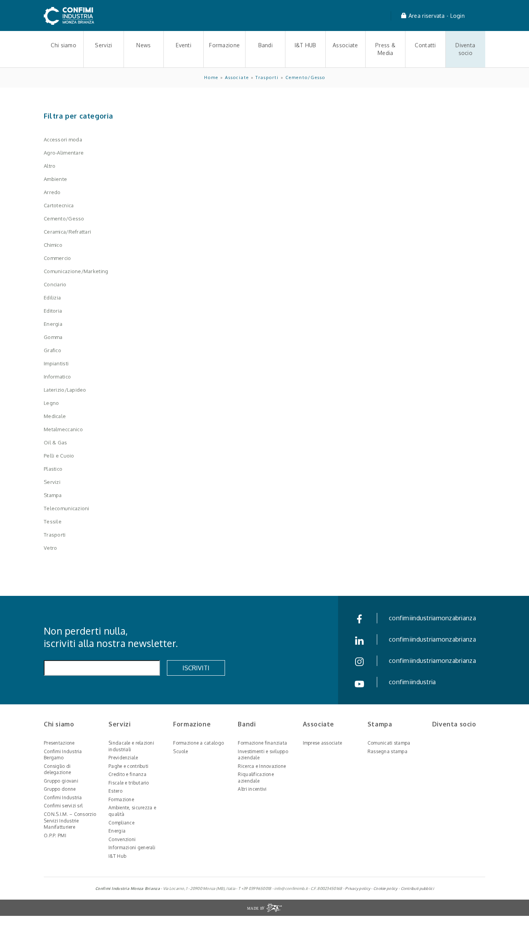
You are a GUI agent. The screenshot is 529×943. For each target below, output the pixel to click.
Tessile (53, 521)
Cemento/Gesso (305, 77)
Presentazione (59, 743)
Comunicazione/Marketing (76, 271)
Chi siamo (63, 45)
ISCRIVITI (196, 668)
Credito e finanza (127, 774)
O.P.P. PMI (55, 835)
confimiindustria (412, 682)
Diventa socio (465, 49)
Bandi (265, 45)
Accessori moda (63, 139)
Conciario (55, 284)
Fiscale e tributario (128, 783)
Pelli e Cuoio (59, 456)
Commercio (57, 258)
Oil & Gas (55, 442)
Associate (345, 45)
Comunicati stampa (389, 743)
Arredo (52, 192)
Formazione (224, 45)
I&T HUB (305, 45)
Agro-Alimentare (64, 153)
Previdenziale (123, 758)
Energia (53, 324)
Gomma (53, 337)
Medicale (55, 416)
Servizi (103, 45)
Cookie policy (385, 888)
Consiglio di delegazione (57, 769)
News (143, 45)
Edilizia (52, 297)
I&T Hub (117, 856)
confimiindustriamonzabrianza (432, 618)
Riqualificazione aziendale (255, 777)
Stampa (53, 495)
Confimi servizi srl (63, 806)
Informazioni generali (131, 847)
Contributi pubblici (417, 888)
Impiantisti (56, 363)
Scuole (180, 751)
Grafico (52, 350)
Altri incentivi (252, 789)
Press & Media (385, 49)
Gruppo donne (60, 789)
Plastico (53, 469)
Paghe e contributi (128, 766)
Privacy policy (357, 888)
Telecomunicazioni (66, 508)
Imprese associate (322, 743)
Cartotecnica (59, 205)
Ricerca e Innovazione (262, 766)
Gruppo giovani (61, 781)
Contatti (425, 45)
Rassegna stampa (387, 751)
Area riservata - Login (436, 15)
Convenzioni (122, 839)
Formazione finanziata (262, 743)
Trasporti (267, 77)
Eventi (183, 45)
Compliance (121, 823)
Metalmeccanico (63, 429)
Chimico (53, 245)
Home (211, 77)
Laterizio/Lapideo (65, 390)
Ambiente (55, 179)
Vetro (50, 548)
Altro (49, 166)
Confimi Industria (63, 797)
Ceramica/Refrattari (67, 232)
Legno (51, 403)
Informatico (57, 376)
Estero (115, 791)
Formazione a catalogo (198, 743)
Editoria (53, 311)
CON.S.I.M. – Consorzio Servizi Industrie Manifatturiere (70, 820)
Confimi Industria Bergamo (63, 755)
